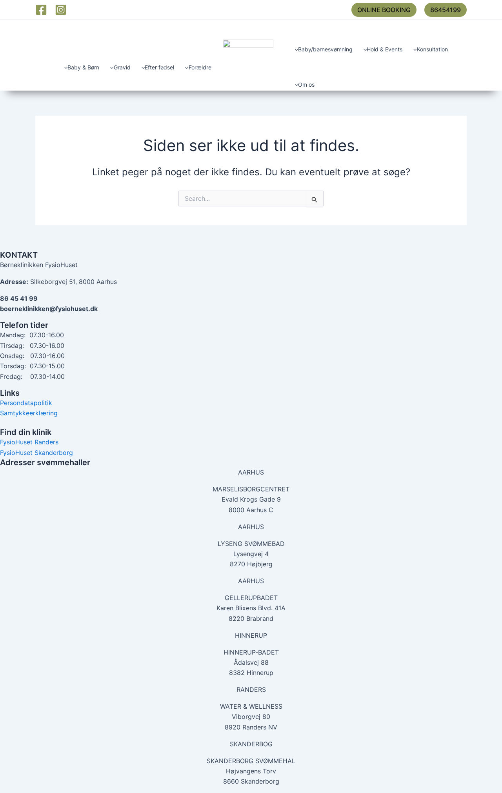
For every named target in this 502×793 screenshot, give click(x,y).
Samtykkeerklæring (29, 413)
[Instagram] (61, 10)
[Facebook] (41, 10)
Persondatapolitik (26, 403)
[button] (384, 10)
